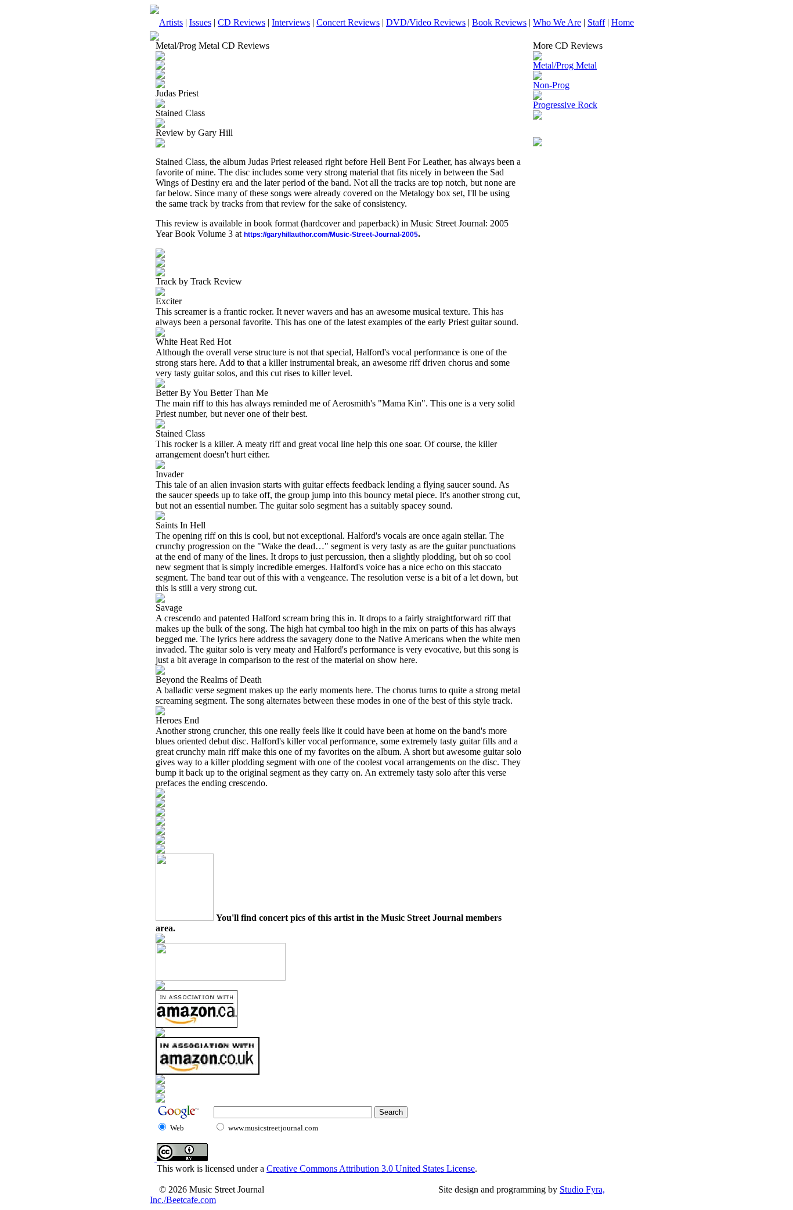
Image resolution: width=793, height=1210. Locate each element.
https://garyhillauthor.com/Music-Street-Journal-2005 (331, 235)
